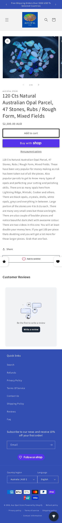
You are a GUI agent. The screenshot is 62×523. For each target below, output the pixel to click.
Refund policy (52, 505)
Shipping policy (49, 510)
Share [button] (10, 249)
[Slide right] (38, 85)
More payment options (31, 151)
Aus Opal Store (18, 505)
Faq (9, 419)
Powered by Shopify (34, 505)
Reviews (11, 411)
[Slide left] (23, 85)
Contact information (32, 515)
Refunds (11, 372)
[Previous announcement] (6, 4)
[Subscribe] (51, 445)
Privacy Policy (14, 380)
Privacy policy (15, 510)
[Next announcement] (55, 4)
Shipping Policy (15, 403)
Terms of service (32, 510)
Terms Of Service (16, 388)
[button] (7, 20)
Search (10, 364)
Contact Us (13, 395)
